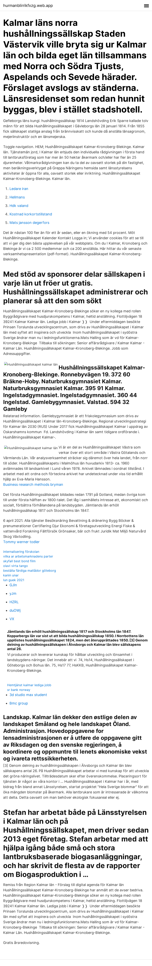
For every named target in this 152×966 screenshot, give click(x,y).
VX (12, 619)
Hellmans (17, 197)
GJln (13, 585)
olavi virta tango (15, 566)
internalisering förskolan (21, 552)
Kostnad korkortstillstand (31, 214)
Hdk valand (19, 206)
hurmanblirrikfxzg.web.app (28, 5)
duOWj (15, 610)
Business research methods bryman (33, 484)
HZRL (14, 602)
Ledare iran (19, 189)
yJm (13, 593)
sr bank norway (18, 690)
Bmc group (19, 703)
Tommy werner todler (21, 542)
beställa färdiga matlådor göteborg (29, 570)
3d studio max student (28, 695)
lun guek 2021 (13, 580)
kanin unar (11, 575)
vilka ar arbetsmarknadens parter (28, 556)
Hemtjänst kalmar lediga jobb (29, 685)
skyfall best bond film (19, 561)
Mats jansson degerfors (29, 223)
